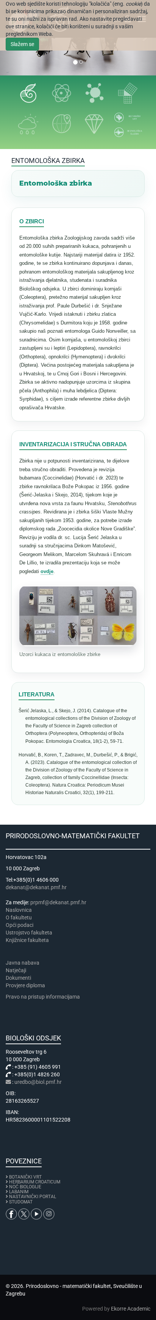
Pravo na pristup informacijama (44, 997)
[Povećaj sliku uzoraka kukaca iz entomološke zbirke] (78, 615)
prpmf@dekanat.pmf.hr (58, 902)
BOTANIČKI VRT (25, 1177)
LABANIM (18, 1191)
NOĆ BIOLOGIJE (25, 1186)
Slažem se (22, 44)
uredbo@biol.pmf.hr (38, 1082)
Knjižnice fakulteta (27, 940)
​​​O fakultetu (19, 917)
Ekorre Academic (130, 1309)
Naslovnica (19, 910)
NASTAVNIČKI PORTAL (32, 1196)
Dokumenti (18, 978)
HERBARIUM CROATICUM (34, 1182)
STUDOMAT (21, 1202)
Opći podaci (19, 925)
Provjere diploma (25, 985)
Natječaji (16, 970)
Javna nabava (22, 963)
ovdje (47, 571)
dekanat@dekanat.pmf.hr (36, 887)
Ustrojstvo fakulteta (29, 933)
